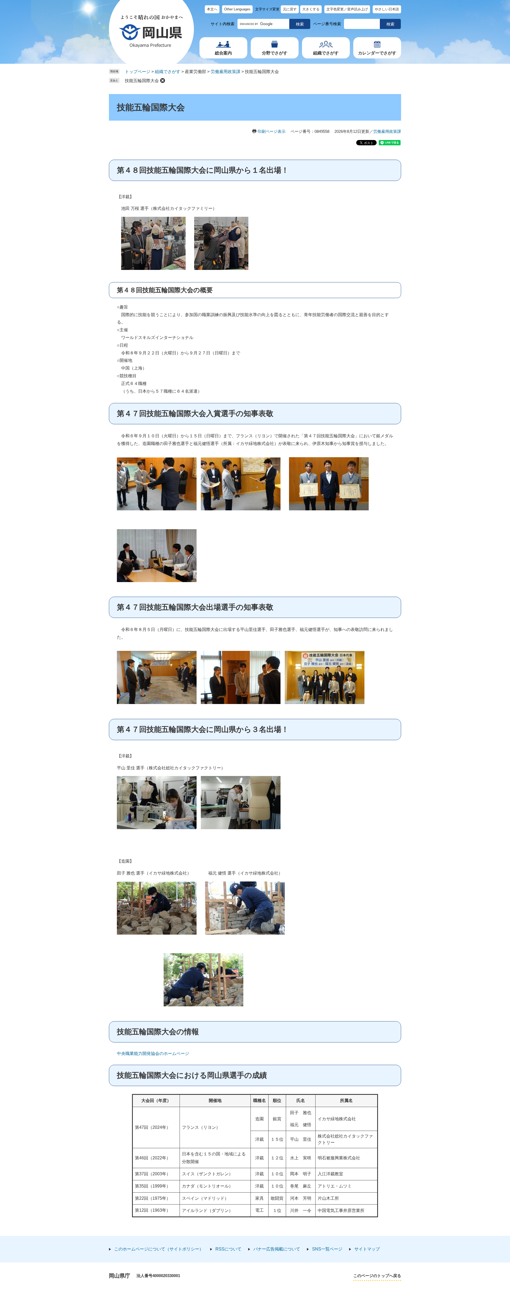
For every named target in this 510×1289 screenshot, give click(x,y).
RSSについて (228, 1249)
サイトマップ (367, 1249)
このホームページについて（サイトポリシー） (158, 1249)
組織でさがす (326, 53)
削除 (162, 80)
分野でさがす (274, 53)
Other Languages (237, 9)
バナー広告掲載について (276, 1249)
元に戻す (290, 9)
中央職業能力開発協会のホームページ (153, 1053)
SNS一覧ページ (327, 1249)
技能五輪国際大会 (142, 80)
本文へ (212, 9)
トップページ (137, 71)
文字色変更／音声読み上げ (347, 9)
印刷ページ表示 (272, 131)
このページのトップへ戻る (377, 1275)
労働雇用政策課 (225, 71)
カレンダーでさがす (377, 53)
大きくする (311, 9)
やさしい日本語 (387, 9)
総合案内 (223, 53)
